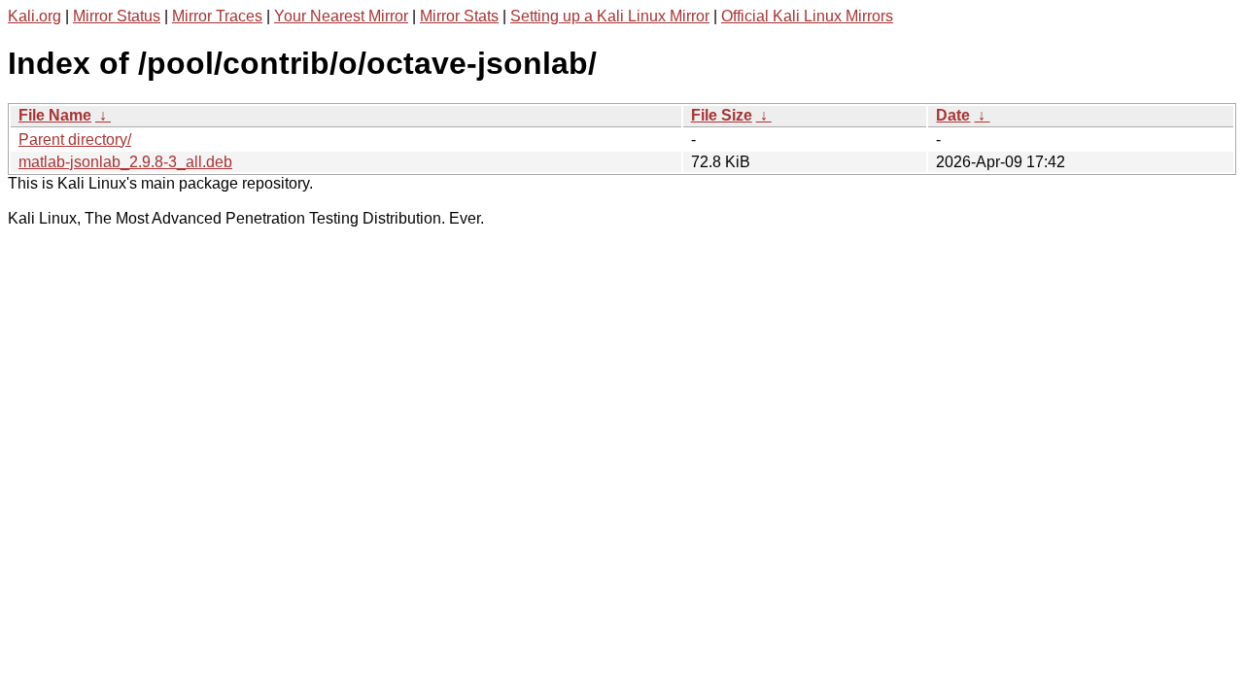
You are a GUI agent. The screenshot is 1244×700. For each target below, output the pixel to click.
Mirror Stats (459, 16)
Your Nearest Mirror (341, 16)
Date (953, 115)
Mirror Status (116, 16)
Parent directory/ (74, 139)
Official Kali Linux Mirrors (807, 16)
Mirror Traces (217, 16)
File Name (54, 115)
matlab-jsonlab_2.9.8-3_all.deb (125, 162)
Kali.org (34, 16)
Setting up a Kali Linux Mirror (609, 16)
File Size (721, 115)
